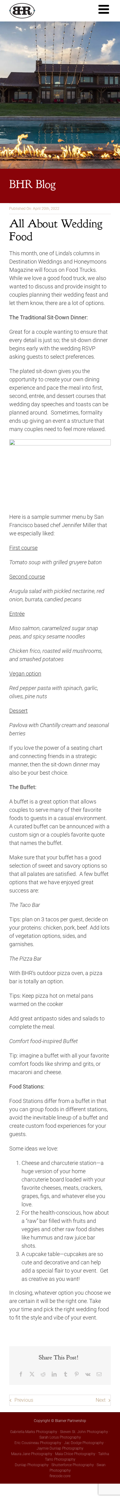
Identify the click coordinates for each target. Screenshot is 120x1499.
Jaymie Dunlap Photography (60, 1448)
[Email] (99, 1374)
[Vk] (88, 1374)
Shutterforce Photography (72, 1465)
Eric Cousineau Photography (37, 1443)
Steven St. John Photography (84, 1432)
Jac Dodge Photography (84, 1443)
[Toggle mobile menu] (104, 9)
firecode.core (60, 1476)
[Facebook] (20, 1374)
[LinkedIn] (54, 1374)
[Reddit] (43, 1374)
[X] (32, 1374)
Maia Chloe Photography (75, 1454)
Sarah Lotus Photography (60, 1437)
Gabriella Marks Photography (33, 1432)
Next (101, 1400)
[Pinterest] (76, 1374)
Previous (23, 1400)
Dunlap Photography (32, 1465)
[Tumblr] (65, 1374)
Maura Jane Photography (31, 1454)
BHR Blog (32, 184)
